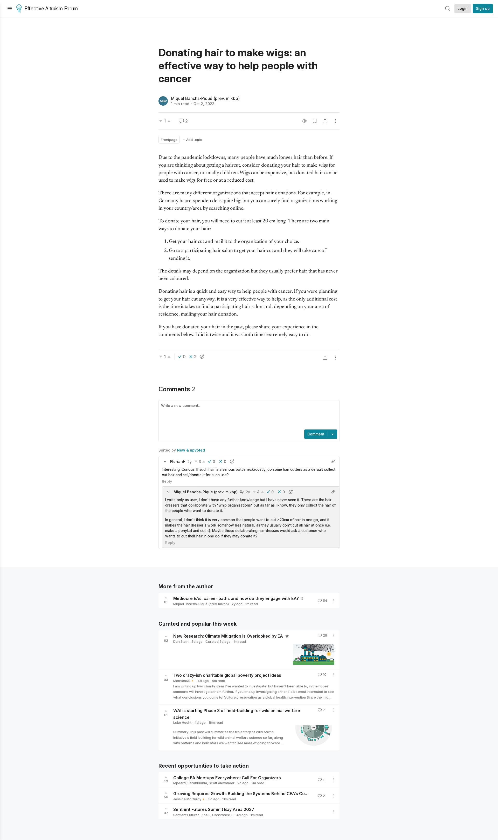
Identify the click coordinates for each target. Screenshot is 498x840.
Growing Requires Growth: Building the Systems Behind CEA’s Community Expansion (258, 793)
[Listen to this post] (304, 121)
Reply (167, 481)
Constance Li (222, 815)
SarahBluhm (197, 783)
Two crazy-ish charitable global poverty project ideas (227, 675)
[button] (165, 461)
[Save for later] (314, 121)
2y (190, 461)
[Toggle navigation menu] (10, 8)
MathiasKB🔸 (184, 681)
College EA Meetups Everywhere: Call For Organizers (227, 777)
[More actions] (335, 121)
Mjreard (179, 783)
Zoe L (205, 815)
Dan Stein (181, 641)
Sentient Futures (186, 815)
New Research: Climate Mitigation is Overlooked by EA (228, 636)
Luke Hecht (182, 722)
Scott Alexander (221, 783)
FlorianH (177, 461)
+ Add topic (192, 140)
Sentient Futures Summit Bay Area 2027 (213, 809)
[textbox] (248, 415)
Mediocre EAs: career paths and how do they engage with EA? (236, 598)
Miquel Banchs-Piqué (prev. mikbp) (205, 98)
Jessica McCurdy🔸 (189, 799)
